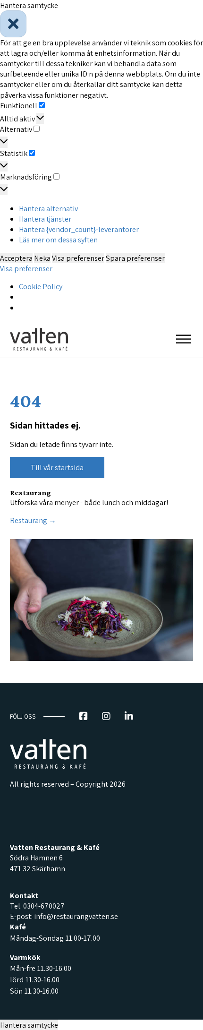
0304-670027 (44, 906)
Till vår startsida (57, 467)
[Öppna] (183, 339)
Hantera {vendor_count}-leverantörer (79, 229)
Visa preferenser (78, 258)
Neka (42, 258)
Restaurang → (33, 520)
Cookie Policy (40, 286)
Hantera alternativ (48, 208)
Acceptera (16, 258)
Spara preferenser (135, 258)
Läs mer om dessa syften (58, 239)
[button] (101, 23)
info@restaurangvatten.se (76, 916)
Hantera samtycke (29, 1025)
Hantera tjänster (45, 219)
